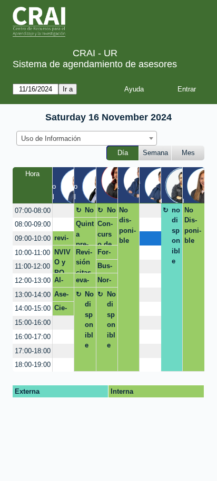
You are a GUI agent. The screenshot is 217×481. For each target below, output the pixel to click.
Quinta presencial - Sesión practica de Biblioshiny (85, 232)
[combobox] (86, 138)
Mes (188, 153)
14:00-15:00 (33, 308)
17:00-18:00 (33, 351)
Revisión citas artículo (84, 260)
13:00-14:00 (33, 295)
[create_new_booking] (63, 210)
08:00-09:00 (33, 224)
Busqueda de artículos (105, 267)
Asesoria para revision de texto (62, 296)
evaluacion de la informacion (84, 282)
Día (122, 153)
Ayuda (134, 89)
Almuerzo (62, 282)
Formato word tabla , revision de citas (105, 254)
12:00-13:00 (33, 280)
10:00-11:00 (32, 253)
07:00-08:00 (33, 210)
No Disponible (192, 225)
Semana (155, 153)
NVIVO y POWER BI (62, 260)
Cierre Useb (62, 309)
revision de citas (62, 239)
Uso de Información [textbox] (51, 138)
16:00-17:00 (33, 337)
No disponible (89, 212)
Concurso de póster (105, 232)
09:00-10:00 (33, 238)
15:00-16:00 (33, 322)
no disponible (176, 235)
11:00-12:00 (32, 266)
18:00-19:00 (33, 365)
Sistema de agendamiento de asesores (95, 64)
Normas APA (104, 282)
